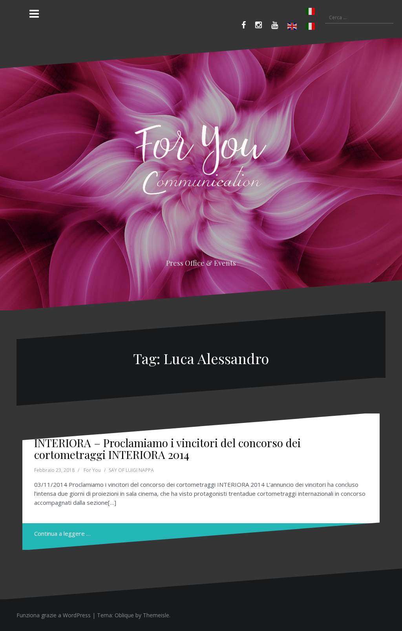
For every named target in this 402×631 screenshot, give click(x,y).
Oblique (124, 615)
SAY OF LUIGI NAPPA (131, 470)
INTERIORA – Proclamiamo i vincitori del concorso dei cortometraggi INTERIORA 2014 (167, 448)
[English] (292, 26)
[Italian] (301, 11)
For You (92, 470)
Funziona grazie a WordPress (53, 615)
